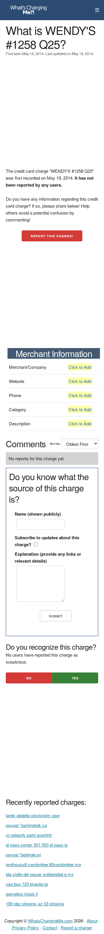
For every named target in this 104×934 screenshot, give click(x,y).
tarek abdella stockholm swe (33, 815)
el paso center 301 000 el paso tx (37, 845)
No (29, 678)
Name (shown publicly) (38, 514)
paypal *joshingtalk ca (26, 825)
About (92, 921)
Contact (49, 927)
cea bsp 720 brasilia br (27, 884)
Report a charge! (76, 927)
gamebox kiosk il (22, 894)
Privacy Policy (25, 927)
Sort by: (55, 444)
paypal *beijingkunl (23, 855)
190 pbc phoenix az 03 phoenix (35, 904)
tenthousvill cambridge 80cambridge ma (43, 864)
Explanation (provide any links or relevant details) (48, 557)
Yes (75, 678)
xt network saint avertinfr (29, 835)
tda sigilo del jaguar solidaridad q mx (40, 874)
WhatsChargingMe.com (50, 921)
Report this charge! (52, 236)
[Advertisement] (52, 116)
